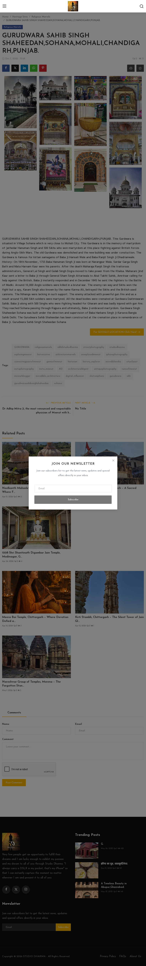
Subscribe (73, 499)
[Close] (113, 460)
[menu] (4, 6)
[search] (141, 6)
